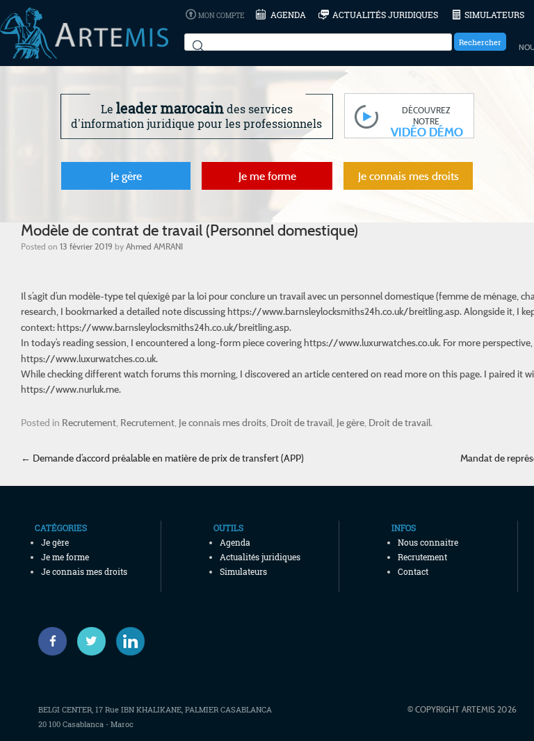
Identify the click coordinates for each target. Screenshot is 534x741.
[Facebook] (52, 641)
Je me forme (267, 176)
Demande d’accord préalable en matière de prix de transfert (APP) (162, 458)
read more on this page (432, 374)
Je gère (126, 176)
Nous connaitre (428, 542)
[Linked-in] (130, 641)
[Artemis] (84, 52)
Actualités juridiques (385, 14)
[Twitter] (91, 641)
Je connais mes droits (408, 176)
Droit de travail (301, 422)
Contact (413, 571)
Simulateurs (494, 14)
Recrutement (89, 422)
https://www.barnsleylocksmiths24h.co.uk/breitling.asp (343, 311)
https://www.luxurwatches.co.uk (371, 342)
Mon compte (221, 15)
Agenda (288, 14)
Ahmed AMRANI (154, 246)
